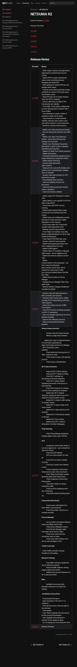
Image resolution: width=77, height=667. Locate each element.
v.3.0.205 (33, 41)
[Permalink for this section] (51, 59)
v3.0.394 (35, 242)
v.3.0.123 (33, 52)
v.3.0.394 (33, 36)
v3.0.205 (35, 309)
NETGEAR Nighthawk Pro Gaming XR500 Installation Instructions (10, 34)
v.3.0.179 (33, 46)
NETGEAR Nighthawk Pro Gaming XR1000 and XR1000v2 (12, 22)
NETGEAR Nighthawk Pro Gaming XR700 (10, 27)
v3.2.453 (35, 161)
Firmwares (33, 9)
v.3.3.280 (46, 21)
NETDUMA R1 (6, 9)
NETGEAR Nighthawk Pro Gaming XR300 (10, 47)
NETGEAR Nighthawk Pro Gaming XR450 (10, 41)
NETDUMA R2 (6, 13)
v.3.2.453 (33, 31)
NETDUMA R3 (6, 17)
